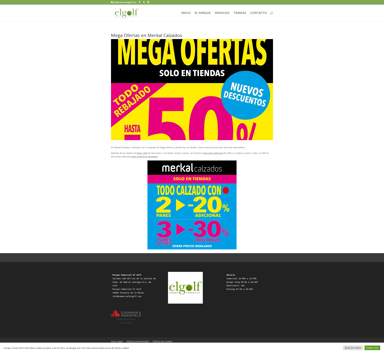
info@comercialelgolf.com (126, 296)
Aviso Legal (117, 341)
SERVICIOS (222, 13)
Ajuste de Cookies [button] (353, 347)
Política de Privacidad (137, 341)
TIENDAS (239, 13)
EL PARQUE (203, 13)
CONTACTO (258, 13)
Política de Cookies (162, 341)
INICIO (186, 13)
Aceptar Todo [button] (372, 347)
